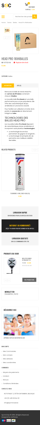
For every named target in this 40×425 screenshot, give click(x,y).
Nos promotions (29, 280)
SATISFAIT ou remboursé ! (20, 225)
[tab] (8, 85)
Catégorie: (5, 76)
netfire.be (14, 417)
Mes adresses (8, 359)
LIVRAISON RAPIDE (20, 212)
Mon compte (7, 355)
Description (7, 85)
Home (4, 22)
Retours (6, 380)
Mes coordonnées (9, 362)
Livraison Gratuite (20, 238)
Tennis (9, 22)
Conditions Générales (10, 383)
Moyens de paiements (11, 372)
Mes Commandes (9, 351)
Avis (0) (19, 85)
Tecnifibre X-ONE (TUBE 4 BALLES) (20, 193)
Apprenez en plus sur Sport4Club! (14, 338)
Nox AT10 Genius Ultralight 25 (26, 259)
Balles (15, 22)
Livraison (6, 376)
